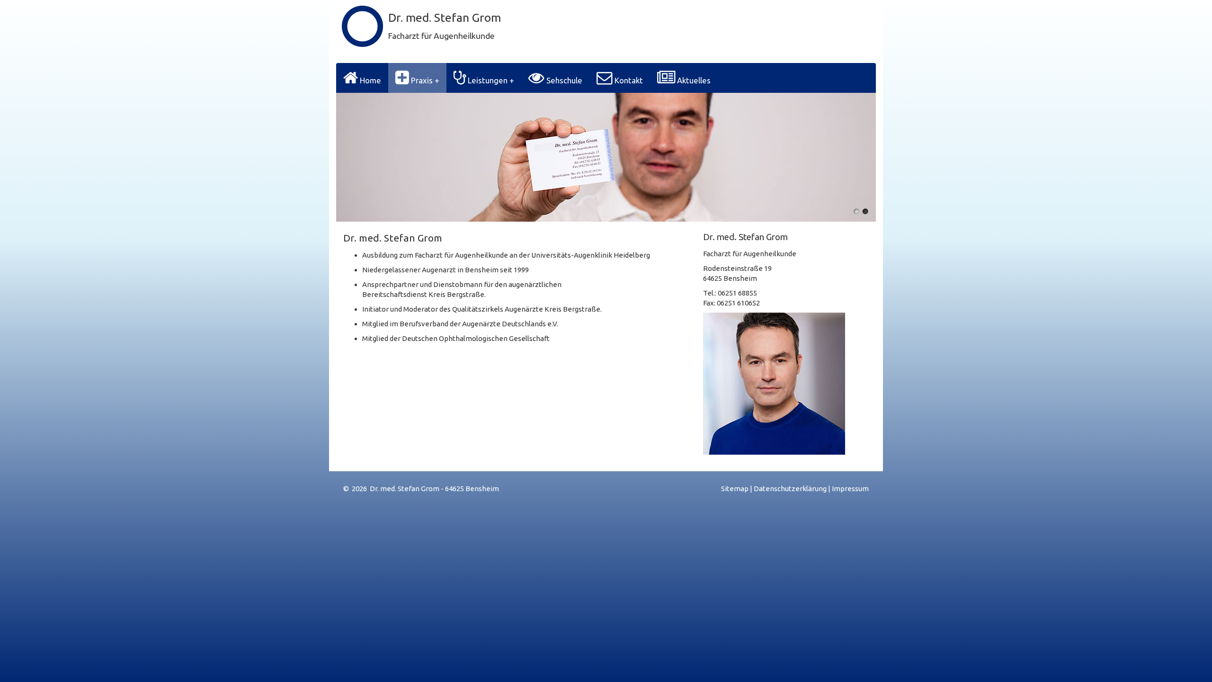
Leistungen (487, 80)
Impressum (850, 489)
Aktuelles (693, 80)
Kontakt (628, 80)
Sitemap (735, 489)
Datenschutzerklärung (790, 489)
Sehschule (563, 80)
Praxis (422, 80)
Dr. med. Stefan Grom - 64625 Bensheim (434, 489)
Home (369, 80)
